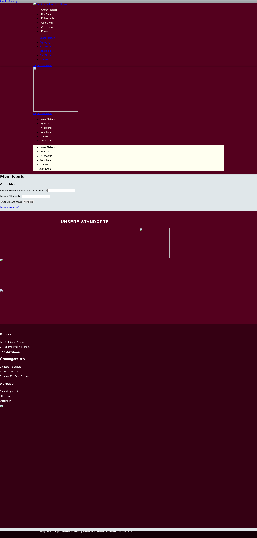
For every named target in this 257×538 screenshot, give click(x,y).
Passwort (11, 196)
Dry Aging (46, 14)
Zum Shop (47, 27)
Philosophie (47, 18)
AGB (130, 532)
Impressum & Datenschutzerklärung (99, 532)
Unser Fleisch (49, 9)
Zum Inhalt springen (9, 1)
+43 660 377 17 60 (14, 342)
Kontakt (45, 31)
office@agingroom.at (19, 346)
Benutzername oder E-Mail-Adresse (23, 190)
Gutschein (47, 22)
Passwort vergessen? (9, 207)
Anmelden (28, 202)
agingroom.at (13, 351)
